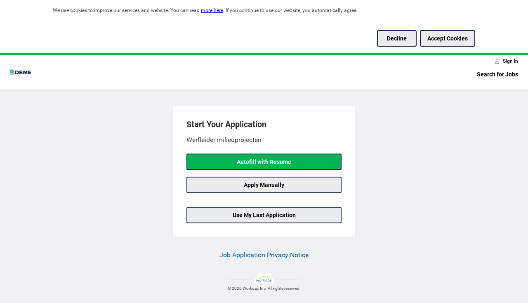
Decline (397, 38)
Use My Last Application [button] (264, 215)
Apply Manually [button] (264, 185)
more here (212, 10)
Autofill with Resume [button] (264, 162)
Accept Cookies (447, 38)
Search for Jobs (497, 74)
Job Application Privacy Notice (264, 255)
